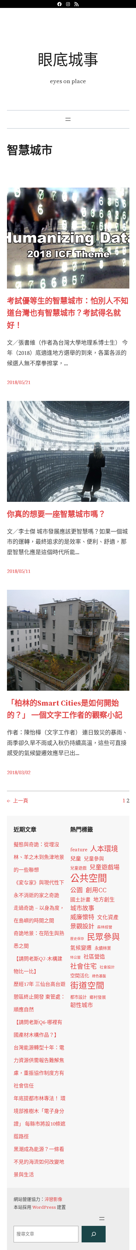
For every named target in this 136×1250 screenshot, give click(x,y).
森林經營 (104, 927)
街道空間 (87, 985)
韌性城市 (81, 1005)
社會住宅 (83, 966)
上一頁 (17, 800)
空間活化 (79, 975)
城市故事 (82, 908)
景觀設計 (82, 926)
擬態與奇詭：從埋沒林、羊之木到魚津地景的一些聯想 (39, 857)
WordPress (44, 1207)
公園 (76, 890)
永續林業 (103, 948)
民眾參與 (103, 937)
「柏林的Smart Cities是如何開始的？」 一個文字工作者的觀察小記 (64, 709)
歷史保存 (77, 938)
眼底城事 (68, 59)
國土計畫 (80, 899)
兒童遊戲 (78, 868)
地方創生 (104, 899)
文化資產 (108, 917)
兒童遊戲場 (105, 867)
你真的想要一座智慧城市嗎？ (56, 514)
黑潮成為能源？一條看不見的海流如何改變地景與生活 (39, 1162)
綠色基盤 (99, 976)
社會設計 (107, 967)
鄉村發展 (98, 997)
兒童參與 (94, 858)
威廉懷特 (82, 917)
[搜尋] (94, 1234)
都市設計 (78, 997)
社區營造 (94, 957)
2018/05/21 (18, 382)
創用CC (96, 890)
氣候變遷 (81, 948)
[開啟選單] (68, 119)
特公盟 (75, 957)
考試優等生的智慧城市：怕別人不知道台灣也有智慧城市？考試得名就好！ (67, 313)
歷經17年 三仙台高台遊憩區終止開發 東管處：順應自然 (39, 997)
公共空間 (88, 878)
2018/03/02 (18, 772)
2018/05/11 (18, 571)
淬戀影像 (53, 1199)
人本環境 (104, 849)
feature (78, 849)
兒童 (75, 858)
